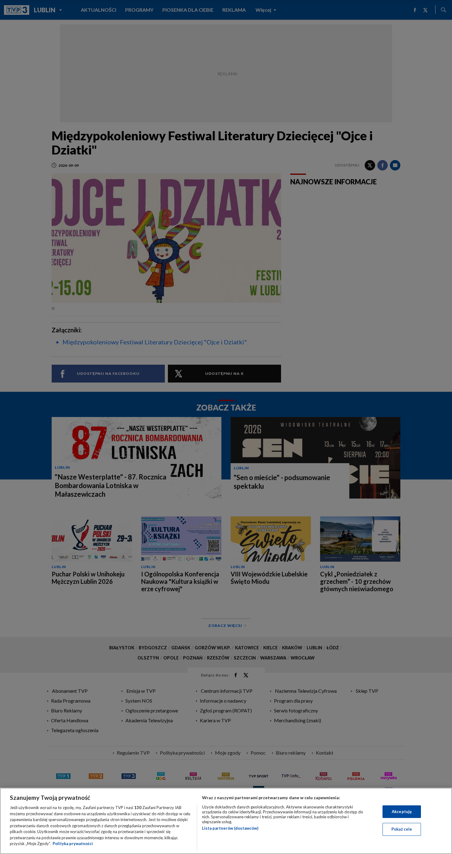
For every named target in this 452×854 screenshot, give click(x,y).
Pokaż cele (401, 829)
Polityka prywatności (73, 843)
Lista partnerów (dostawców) (230, 828)
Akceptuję (402, 811)
